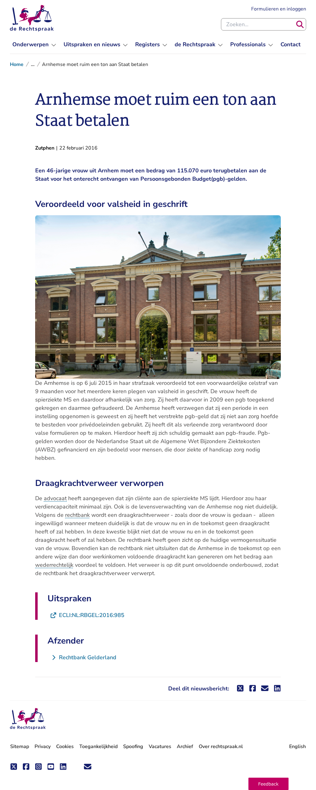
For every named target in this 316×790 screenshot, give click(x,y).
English (297, 746)
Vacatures (160, 746)
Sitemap (19, 746)
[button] (268, 784)
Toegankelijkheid (98, 746)
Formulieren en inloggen (278, 8)
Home (16, 64)
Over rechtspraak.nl (221, 746)
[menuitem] (34, 44)
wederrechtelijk (54, 565)
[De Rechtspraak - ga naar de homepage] (32, 18)
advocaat (55, 498)
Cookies (65, 746)
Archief (185, 746)
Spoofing (133, 746)
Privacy (43, 746)
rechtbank (77, 515)
